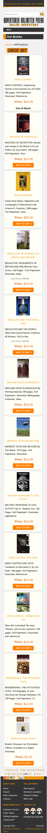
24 (40, 770)
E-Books (7, 799)
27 (15, 774)
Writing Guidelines (11, 816)
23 (36, 770)
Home (8, 44)
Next (38, 774)
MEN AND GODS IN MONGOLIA (23, 382)
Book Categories (10, 795)
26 (11, 774)
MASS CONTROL (23, 79)
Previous (11, 770)
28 (20, 774)
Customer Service (11, 809)
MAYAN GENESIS (23, 195)
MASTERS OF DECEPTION (23, 136)
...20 (20, 770)
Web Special (29, 788)
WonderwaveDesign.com (34, 829)
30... (31, 774)
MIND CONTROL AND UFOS (23, 557)
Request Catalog (31, 795)
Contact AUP (8, 820)
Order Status (8, 813)
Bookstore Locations (32, 792)
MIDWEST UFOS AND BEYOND (23, 441)
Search (6, 792)
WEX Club (28, 799)
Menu (9, 30)
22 (31, 770)
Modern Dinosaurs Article (23, 738)
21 (26, 770)
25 (6, 774)
